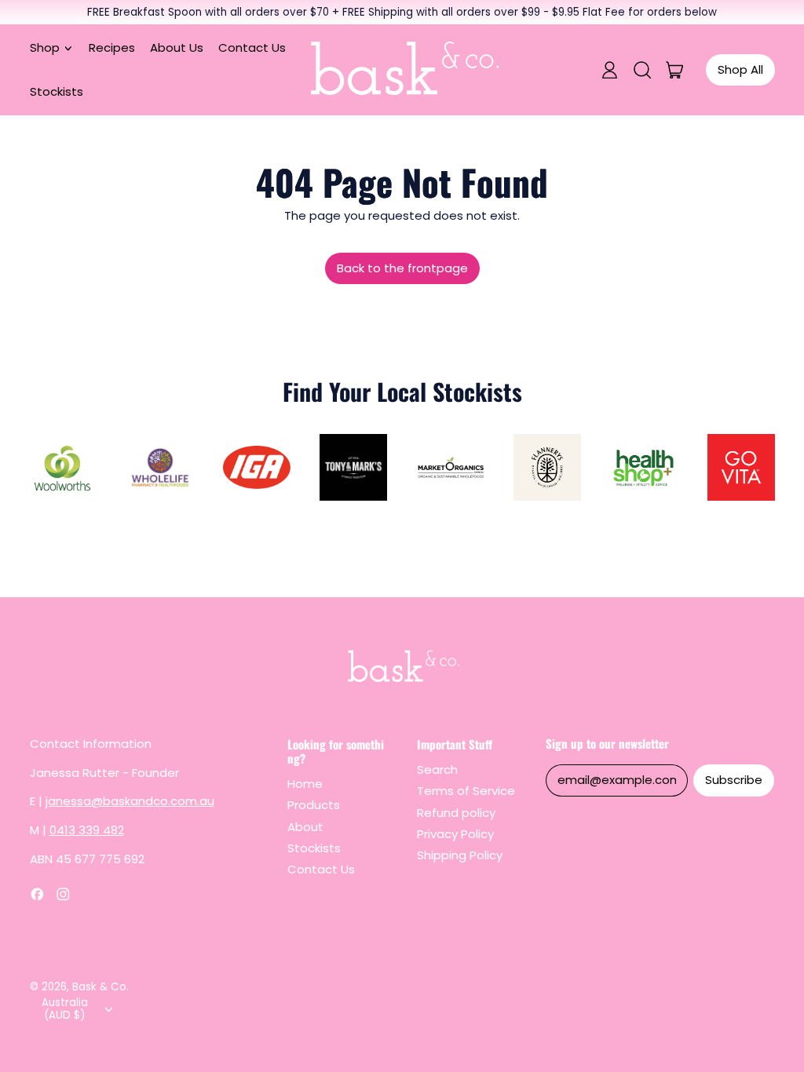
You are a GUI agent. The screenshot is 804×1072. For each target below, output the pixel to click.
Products (313, 805)
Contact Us (252, 47)
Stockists (56, 91)
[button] (642, 70)
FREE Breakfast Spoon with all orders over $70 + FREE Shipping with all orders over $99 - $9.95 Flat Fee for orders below (402, 12)
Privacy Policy (455, 834)
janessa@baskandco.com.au (130, 801)
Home (305, 783)
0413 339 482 (86, 830)
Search (437, 769)
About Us (176, 47)
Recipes (112, 47)
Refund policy (456, 812)
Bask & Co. (100, 986)
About (305, 827)
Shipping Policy (459, 855)
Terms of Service (466, 790)
